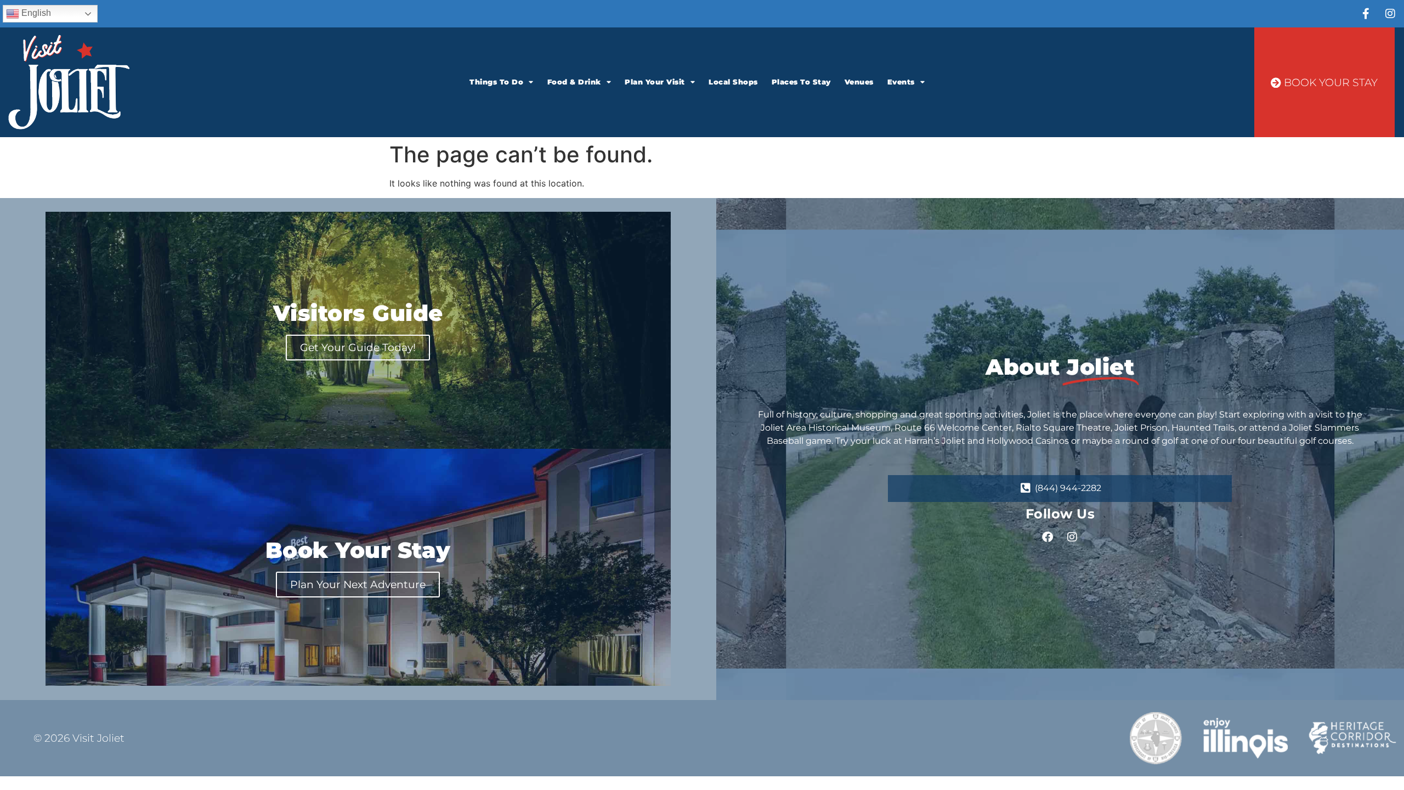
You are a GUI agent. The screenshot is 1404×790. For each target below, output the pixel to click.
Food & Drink (574, 82)
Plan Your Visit (655, 82)
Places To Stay (801, 82)
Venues (859, 82)
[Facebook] (1047, 537)
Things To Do (496, 82)
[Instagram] (1390, 14)
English (35, 13)
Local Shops (733, 82)
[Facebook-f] (1366, 14)
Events (901, 82)
